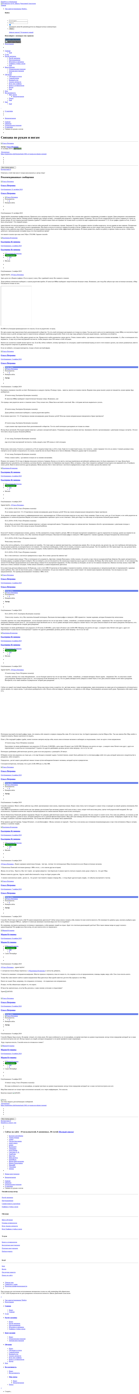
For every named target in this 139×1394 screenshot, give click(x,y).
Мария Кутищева (8, 934)
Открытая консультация (17, 69)
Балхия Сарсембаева (16, 1136)
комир (11, 1145)
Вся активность (10, 93)
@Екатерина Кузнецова (36, 971)
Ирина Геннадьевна (16, 1163)
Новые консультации (12, 1174)
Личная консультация (16, 71)
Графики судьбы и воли (17, 63)
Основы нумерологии (9, 1223)
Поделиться (5, 152)
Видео (11, 87)
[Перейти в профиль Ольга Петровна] (7, 143)
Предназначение (14, 60)
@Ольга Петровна (17, 275)
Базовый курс (13, 80)
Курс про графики (15, 84)
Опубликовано (12, 189)
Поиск (11, 98)
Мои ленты (13, 94)
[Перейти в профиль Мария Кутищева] (7, 930)
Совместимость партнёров (11, 1204)
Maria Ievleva (13, 1158)
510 (10, 257)
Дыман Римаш (14, 1137)
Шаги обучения (7, 1220)
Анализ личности (15, 82)
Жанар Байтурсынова (16, 1161)
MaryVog (12, 1156)
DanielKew (12, 1159)
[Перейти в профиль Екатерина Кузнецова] (9, 238)
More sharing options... (8, 167)
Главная (7, 51)
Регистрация (9, 44)
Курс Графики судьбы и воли (12, 1229)
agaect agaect (13, 1143)
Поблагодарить (7, 1251)
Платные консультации (10, 1248)
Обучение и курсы (15, 76)
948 (10, 950)
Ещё (10, 52)
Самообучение (14, 78)
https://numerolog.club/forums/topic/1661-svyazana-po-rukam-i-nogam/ (24, 154)
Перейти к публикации (9, 2)
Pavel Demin (13, 1150)
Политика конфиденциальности (16, 1286)
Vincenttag (12, 1167)
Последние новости (9, 1272)
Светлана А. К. (14, 1152)
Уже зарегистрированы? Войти (16, 9)
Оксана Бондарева (15, 1141)
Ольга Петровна (12, 147)
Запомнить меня (14, 27)
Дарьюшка (12, 1148)
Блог (6, 91)
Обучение (8, 74)
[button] (3, 5)
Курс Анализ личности (10, 1226)
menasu (11, 1169)
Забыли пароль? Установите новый (21, 32)
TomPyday (12, 1154)
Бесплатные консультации (11, 1245)
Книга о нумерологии (16, 85)
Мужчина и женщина (16, 62)
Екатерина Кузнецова (10, 242)
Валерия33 (12, 1147)
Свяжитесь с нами (11, 1284)
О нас (7, 54)
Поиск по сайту (7, 1275)
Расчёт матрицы (10, 56)
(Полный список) (66, 1132)
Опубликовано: (11, 246)
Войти (11, 29)
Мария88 (12, 1165)
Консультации (10, 67)
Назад (11, 1310)
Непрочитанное (18, 96)
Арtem (11, 1139)
